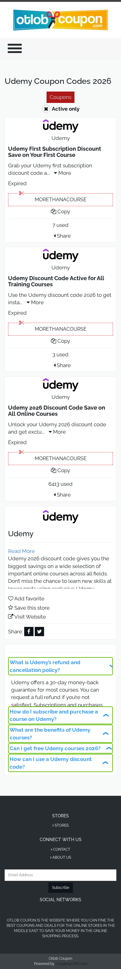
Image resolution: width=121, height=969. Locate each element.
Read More (21, 551)
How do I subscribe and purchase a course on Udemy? (54, 715)
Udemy (61, 138)
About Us (61, 857)
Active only (65, 109)
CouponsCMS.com (71, 964)
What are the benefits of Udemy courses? (50, 733)
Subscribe (60, 887)
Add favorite (29, 598)
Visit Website (30, 617)
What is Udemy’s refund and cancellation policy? (45, 666)
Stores (61, 825)
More (64, 173)
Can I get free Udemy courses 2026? (55, 748)
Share (63, 236)
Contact (61, 849)
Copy (63, 211)
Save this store (32, 608)
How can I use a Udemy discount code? (51, 763)
